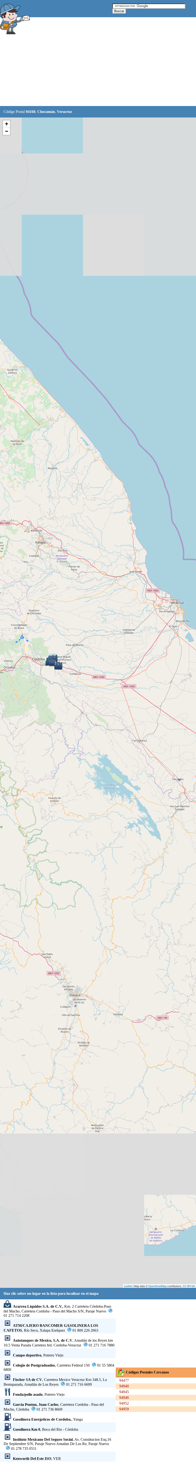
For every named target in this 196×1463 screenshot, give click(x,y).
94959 (124, 1409)
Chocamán (46, 112)
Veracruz (64, 112)
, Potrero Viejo (38, 1355)
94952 (124, 1403)
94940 (124, 1386)
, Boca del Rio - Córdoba (45, 1429)
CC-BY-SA (189, 1286)
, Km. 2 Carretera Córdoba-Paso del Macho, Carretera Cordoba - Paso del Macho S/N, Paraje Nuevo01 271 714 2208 (57, 1311)
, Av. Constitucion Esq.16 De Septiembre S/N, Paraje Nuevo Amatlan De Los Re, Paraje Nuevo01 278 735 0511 (57, 1444)
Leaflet (128, 1286)
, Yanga (48, 1419)
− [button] (6, 131)
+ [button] (6, 124)
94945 (124, 1392)
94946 (124, 1398)
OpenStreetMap (157, 1286)
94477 (124, 1380)
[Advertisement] (87, 71)
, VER (37, 1459)
